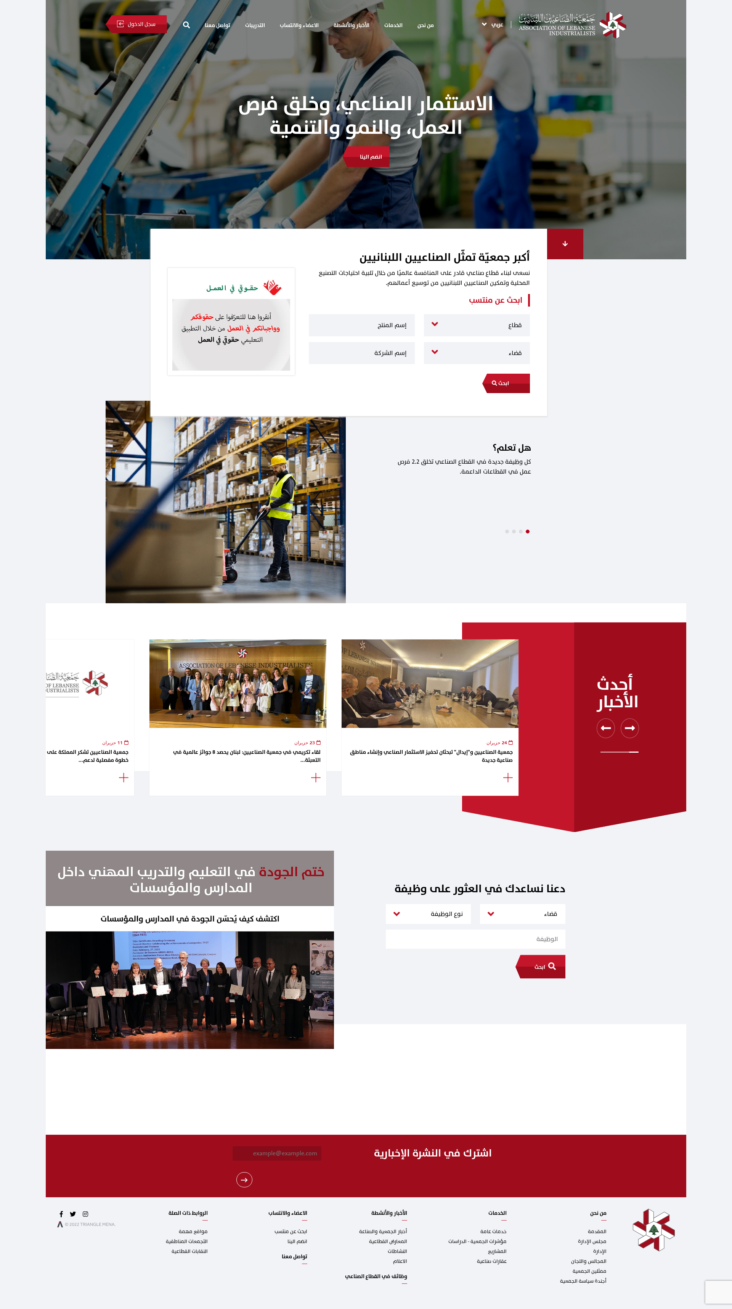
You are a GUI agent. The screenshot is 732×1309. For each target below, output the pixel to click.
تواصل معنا (217, 25)
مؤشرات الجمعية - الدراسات (477, 1241)
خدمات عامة (493, 1231)
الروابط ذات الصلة (188, 1213)
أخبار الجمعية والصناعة (383, 1231)
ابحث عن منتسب (290, 1231)
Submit (244, 1179)
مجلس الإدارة (592, 1241)
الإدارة (600, 1251)
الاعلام (400, 1261)
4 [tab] (528, 531)
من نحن (425, 25)
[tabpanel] (366, 502)
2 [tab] (514, 531)
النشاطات (397, 1251)
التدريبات (255, 25)
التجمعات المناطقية (187, 1241)
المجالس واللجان (589, 1261)
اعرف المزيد (371, 133)
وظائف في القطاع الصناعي (376, 1276)
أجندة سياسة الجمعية (583, 1281)
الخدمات (393, 25)
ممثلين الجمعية (590, 1271)
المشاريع (497, 1251)
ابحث (503, 383)
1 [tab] (507, 531)
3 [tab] (521, 531)
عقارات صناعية (492, 1261)
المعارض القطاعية (388, 1241)
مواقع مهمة (193, 1231)
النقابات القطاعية (190, 1251)
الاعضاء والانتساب (299, 25)
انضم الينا (297, 1241)
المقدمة (597, 1231)
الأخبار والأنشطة (351, 25)
